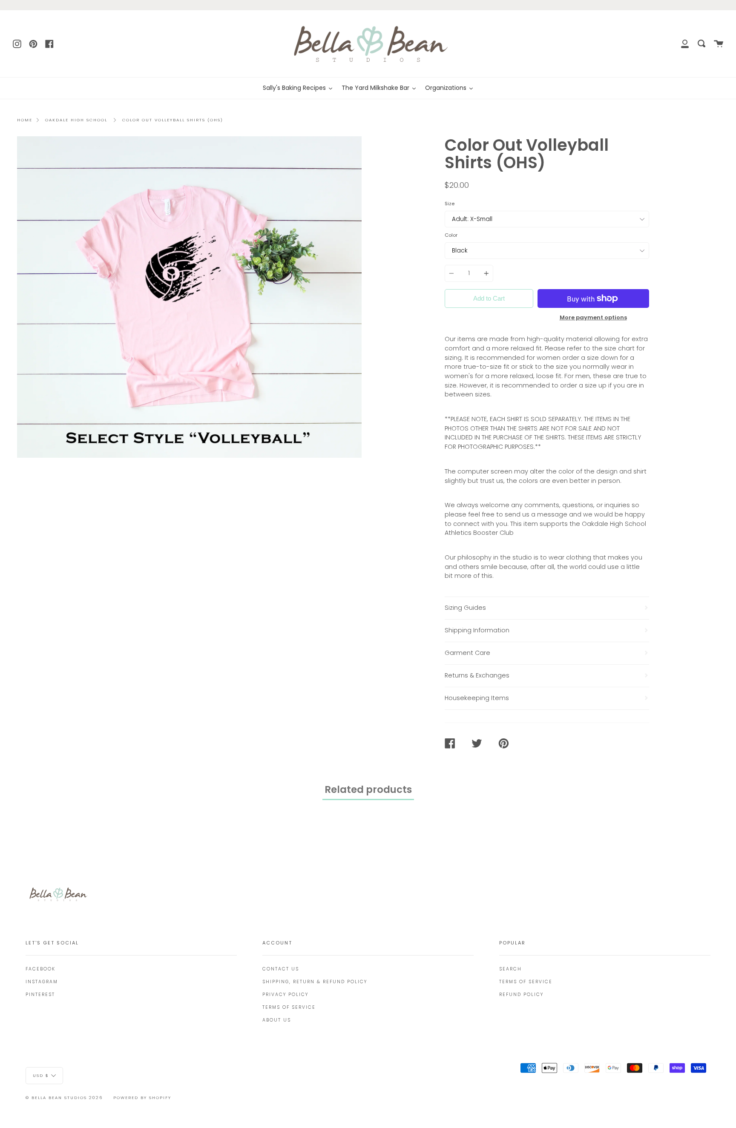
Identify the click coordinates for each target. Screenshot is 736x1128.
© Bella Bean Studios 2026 (64, 1097)
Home (24, 120)
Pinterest (40, 994)
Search (510, 969)
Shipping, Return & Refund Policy (314, 982)
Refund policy (521, 994)
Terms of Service (289, 1007)
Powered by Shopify (142, 1097)
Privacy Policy (285, 994)
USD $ (41, 1075)
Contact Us (280, 969)
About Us (276, 1020)
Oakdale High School (76, 120)
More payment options (593, 317)
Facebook (40, 969)
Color (451, 235)
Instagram (42, 982)
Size (449, 203)
